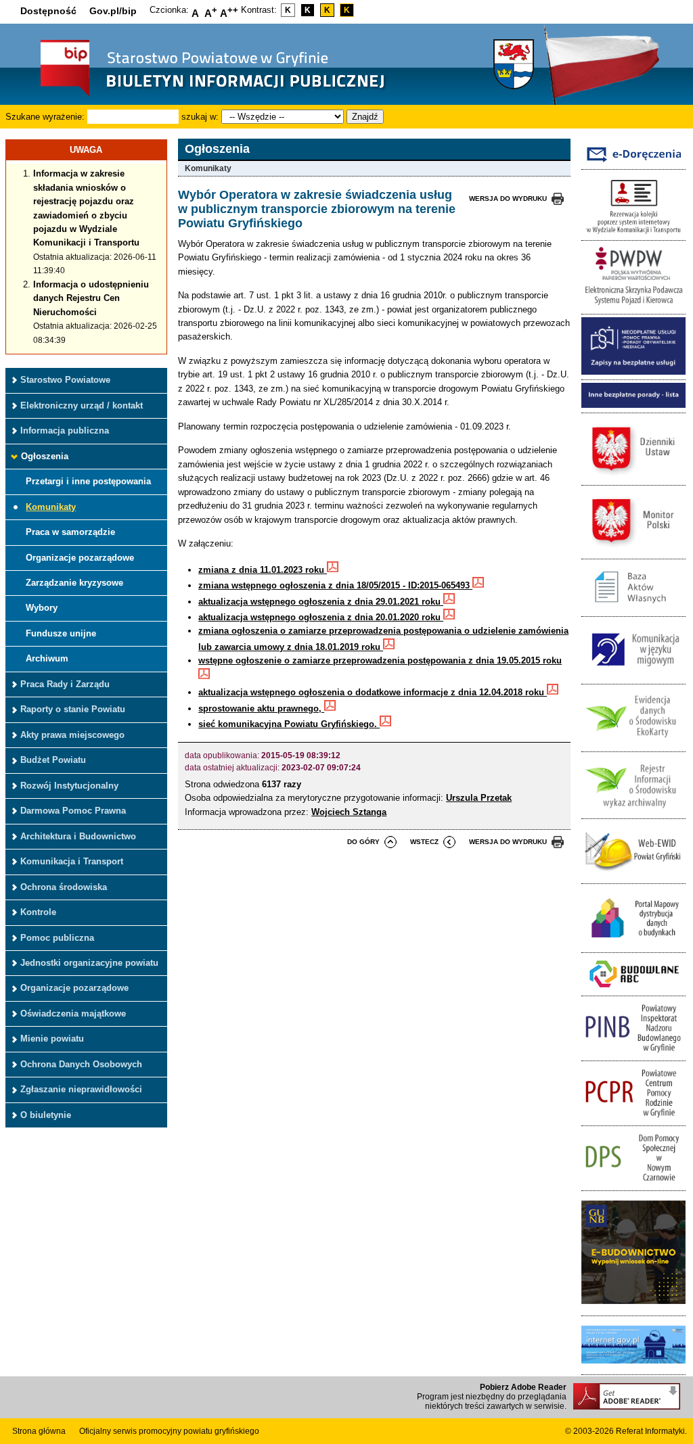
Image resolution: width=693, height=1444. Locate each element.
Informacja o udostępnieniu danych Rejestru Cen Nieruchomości (91, 298)
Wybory (42, 608)
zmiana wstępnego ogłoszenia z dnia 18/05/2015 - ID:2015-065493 (335, 585)
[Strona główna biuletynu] (198, 95)
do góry (363, 841)
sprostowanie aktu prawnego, (261, 708)
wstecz (424, 841)
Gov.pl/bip (113, 10)
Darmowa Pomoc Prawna (73, 811)
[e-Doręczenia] (633, 162)
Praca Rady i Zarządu (65, 684)
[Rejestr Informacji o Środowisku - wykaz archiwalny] (633, 811)
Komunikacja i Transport (71, 861)
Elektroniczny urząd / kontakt (81, 405)
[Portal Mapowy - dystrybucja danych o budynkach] (633, 945)
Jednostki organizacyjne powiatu (89, 963)
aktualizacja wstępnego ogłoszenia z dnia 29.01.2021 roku (320, 602)
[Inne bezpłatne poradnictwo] (633, 405)
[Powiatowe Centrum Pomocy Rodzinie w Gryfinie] (633, 1118)
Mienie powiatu (52, 1038)
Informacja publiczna (64, 430)
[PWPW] (633, 306)
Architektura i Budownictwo (78, 836)
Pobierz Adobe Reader (523, 1387)
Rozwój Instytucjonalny (69, 786)
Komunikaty (51, 507)
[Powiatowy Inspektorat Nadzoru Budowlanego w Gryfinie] (633, 1053)
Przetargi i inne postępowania (88, 481)
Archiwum (47, 658)
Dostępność (48, 10)
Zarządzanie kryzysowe (74, 583)
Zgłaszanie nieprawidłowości (81, 1089)
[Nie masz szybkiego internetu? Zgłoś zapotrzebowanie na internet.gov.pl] (633, 1367)
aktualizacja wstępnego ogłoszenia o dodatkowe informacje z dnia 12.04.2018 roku (372, 692)
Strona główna (39, 1431)
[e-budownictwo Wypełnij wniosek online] (633, 1308)
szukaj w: (200, 117)
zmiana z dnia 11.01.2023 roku (262, 570)
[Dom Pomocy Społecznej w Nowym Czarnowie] (633, 1183)
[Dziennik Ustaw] (633, 478)
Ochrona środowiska (63, 887)
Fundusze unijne (61, 633)
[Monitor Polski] (633, 551)
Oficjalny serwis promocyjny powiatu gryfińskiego (169, 1431)
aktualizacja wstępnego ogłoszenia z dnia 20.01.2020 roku (320, 617)
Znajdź (365, 117)
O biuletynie (45, 1115)
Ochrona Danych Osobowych (81, 1064)
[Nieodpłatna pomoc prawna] (633, 372)
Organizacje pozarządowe (80, 558)
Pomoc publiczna (57, 938)
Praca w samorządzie (70, 532)
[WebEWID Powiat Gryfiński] (633, 876)
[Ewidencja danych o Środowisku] (633, 744)
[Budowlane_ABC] (633, 988)
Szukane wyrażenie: (45, 117)
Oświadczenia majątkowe (73, 1013)
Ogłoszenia (44, 456)
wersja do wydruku (508, 198)
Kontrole (38, 912)
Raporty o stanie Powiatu (72, 709)
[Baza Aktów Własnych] (633, 609)
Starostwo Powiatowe (65, 380)
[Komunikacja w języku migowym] (633, 676)
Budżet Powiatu (53, 760)
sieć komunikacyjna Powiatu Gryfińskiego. (289, 724)
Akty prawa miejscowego (72, 735)
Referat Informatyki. (651, 1431)
